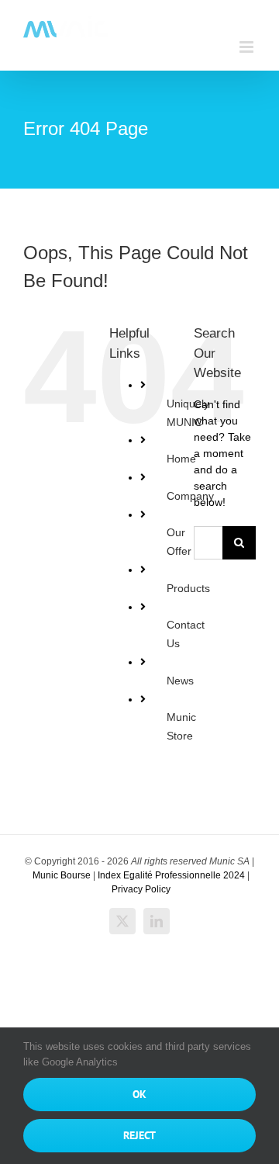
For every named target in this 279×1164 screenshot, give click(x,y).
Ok (139, 1094)
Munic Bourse (62, 875)
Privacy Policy (141, 889)
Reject (139, 1135)
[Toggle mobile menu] (247, 47)
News (180, 680)
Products (188, 588)
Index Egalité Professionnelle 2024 (171, 875)
